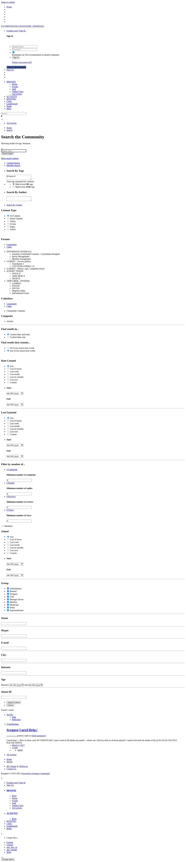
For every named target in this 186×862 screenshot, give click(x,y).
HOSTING (11, 99)
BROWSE (11, 82)
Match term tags (24, 184)
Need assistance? (39, 736)
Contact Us (11, 769)
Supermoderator (17, 610)
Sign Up (10, 70)
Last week (14, 371)
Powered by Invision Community (35, 773)
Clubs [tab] (9, 247)
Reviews (11, 496)
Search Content (14, 702)
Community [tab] (12, 244)
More (9, 108)
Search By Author (14, 205)
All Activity (17, 94)
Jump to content (8, 2)
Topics (13, 221)
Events (15, 86)
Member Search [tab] (13, 165)
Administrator (16, 588)
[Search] (2, 119)
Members (8, 526)
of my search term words (22, 348)
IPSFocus (23, 766)
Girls (12, 597)
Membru (13, 602)
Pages (12, 227)
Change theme (8, 859)
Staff (14, 89)
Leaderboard (12, 104)
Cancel (10, 705)
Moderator (14, 605)
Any (12, 366)
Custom (13, 382)
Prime (12, 607)
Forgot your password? (22, 62)
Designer (14, 594)
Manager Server (17, 599)
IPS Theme (11, 766)
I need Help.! (28, 730)
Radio (9, 106)
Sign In (16, 58)
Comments (12, 469)
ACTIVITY (12, 96)
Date (14, 717)
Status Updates (16, 218)
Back (14, 796)
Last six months (16, 377)
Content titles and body (20, 334)
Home (14, 84)
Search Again (7, 154)
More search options (10, 158)
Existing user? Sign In (17, 31)
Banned (13, 591)
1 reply (15, 748)
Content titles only (18, 337)
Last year (14, 380)
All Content (15, 216)
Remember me (18, 55)
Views (10, 510)
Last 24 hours (16, 369)
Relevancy (16, 719)
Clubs (9, 101)
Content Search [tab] (13, 163)
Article (13, 229)
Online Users (17, 91)
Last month (15, 374)
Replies (11, 483)
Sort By (10, 714)
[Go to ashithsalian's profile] (13, 724)
